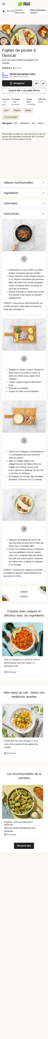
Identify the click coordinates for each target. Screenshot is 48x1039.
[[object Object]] (36, 83)
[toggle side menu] (3, 4)
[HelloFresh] (24, 4)
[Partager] (43, 83)
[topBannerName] (24, 20)
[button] (24, 193)
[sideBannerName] (24, 160)
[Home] (3, 11)
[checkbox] (3, 68)
